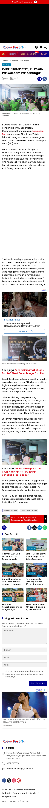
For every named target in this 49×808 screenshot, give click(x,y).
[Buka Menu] (40, 47)
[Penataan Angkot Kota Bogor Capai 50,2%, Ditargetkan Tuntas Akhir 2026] (36, 570)
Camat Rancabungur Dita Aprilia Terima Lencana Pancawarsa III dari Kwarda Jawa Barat (12, 582)
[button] (36, 47)
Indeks (33, 793)
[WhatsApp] (44, 527)
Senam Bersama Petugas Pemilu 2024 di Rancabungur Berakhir (23, 371)
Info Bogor (6, 65)
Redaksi (5, 78)
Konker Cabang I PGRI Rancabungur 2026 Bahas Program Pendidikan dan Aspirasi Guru (36, 556)
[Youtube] (19, 780)
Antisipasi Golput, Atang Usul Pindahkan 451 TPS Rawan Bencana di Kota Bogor (22, 471)
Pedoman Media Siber (24, 789)
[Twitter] (34, 527)
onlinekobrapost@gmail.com (20, 768)
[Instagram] (14, 780)
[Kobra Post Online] (14, 47)
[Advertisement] (24, 23)
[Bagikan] (44, 79)
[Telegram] (39, 527)
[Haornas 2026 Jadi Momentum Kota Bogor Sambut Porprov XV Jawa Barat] (13, 544)
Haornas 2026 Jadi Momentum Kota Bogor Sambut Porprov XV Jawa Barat (11, 556)
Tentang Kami (20, 793)
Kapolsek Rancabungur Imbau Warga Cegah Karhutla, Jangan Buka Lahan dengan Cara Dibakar (12, 607)
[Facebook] (29, 527)
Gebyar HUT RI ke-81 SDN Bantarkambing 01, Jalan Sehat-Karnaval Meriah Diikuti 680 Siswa (35, 607)
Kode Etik (6, 789)
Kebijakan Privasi (10, 796)
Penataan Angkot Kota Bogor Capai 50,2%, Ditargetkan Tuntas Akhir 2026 (34, 582)
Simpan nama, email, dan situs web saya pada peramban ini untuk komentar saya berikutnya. (24, 674)
